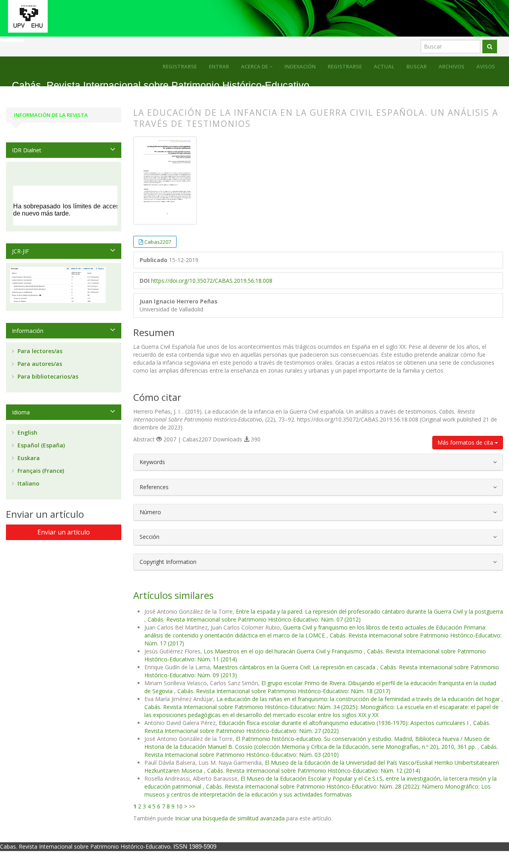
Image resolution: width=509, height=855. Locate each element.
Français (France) (40, 470)
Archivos (451, 66)
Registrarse (345, 66)
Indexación (300, 66)
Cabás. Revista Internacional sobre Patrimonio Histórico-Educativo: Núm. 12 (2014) (313, 770)
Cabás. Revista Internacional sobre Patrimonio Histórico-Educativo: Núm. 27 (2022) (317, 727)
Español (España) (40, 445)
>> (192, 806)
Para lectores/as (39, 351)
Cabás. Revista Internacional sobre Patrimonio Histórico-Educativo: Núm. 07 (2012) (254, 619)
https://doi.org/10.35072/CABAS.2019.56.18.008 (211, 280)
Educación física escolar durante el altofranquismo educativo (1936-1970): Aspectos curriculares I (344, 723)
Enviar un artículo (63, 532)
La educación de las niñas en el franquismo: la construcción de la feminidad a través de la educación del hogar (358, 699)
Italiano (27, 483)
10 (179, 806)
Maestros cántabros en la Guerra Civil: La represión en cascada (295, 667)
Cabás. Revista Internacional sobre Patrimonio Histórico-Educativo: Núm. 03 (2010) (321, 750)
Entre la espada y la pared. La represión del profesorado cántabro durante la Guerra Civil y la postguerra (369, 611)
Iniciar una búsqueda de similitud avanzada (230, 818)
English (26, 432)
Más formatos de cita (466, 442)
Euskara (28, 458)
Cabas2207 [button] (157, 241)
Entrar (219, 66)
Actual (384, 66)
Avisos (485, 66)
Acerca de (255, 66)
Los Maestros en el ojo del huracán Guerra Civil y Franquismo (284, 651)
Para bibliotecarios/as (47, 376)
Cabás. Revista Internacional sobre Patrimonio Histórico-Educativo (160, 85)
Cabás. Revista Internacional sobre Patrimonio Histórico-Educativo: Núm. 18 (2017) (283, 691)
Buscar (416, 66)
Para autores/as (39, 363)
